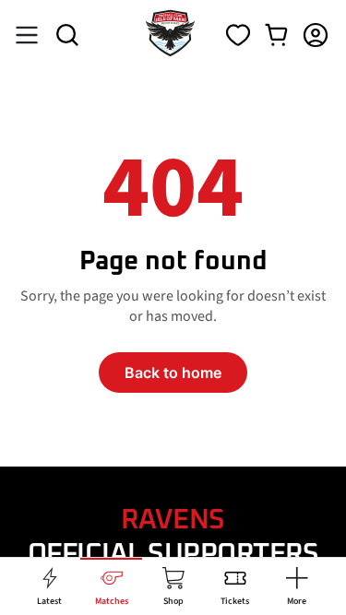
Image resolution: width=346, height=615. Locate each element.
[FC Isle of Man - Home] (170, 51)
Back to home (173, 372)
